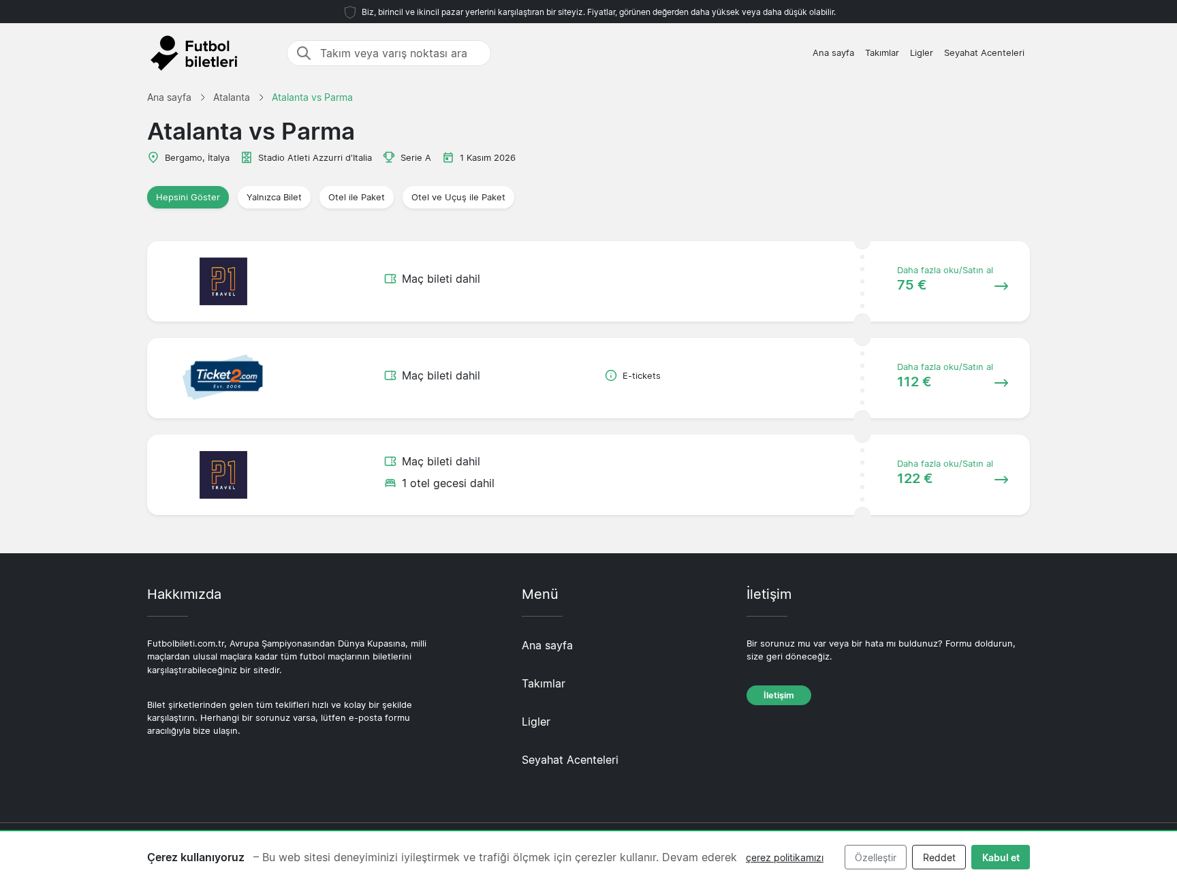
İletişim (779, 695)
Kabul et (1001, 857)
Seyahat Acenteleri (984, 53)
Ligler (921, 53)
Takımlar (882, 53)
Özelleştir (875, 857)
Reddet (939, 857)
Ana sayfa (833, 53)
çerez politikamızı (784, 857)
